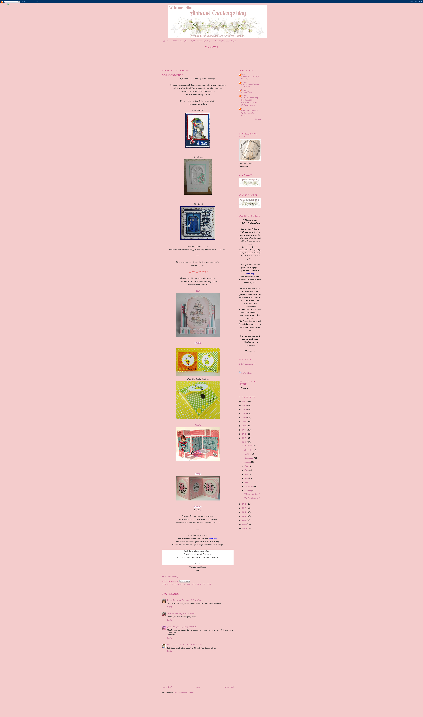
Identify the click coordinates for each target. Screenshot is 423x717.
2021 (244, 422)
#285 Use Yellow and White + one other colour (249, 112)
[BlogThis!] (183, 581)
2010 (244, 524)
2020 (245, 426)
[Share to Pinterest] (189, 581)
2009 (245, 528)
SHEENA (197, 507)
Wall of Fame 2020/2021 (225, 41)
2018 (244, 434)
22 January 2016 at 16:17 (190, 600)
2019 (244, 430)
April (247, 478)
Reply (169, 606)
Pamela (244, 95)
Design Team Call (180, 41)
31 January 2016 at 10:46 (191, 645)
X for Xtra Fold (203, 584)
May (247, 474)
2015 (244, 504)
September (249, 458)
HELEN (198, 474)
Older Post (229, 687)
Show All (258, 119)
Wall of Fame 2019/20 (200, 41)
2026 (245, 401)
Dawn (243, 90)
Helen (243, 74)
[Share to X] (185, 581)
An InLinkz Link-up (170, 576)
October (248, 454)
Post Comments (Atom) (184, 692)
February (249, 486)
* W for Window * (252, 498)
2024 (244, 409)
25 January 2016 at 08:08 (184, 627)
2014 (244, 508)
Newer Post (167, 687)
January (248, 490)
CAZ (197, 291)
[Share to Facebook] (187, 581)
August (248, 462)
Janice (170, 627)
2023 (244, 413)
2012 (244, 516)
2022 (244, 418)
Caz (243, 108)
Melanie (244, 82)
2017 (244, 438)
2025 (244, 405)
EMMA (198, 425)
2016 (244, 442)
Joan (169, 613)
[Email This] (180, 581)
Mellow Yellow (247, 92)
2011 (244, 520)
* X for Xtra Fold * (252, 494)
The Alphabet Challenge (182, 584)
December (249, 446)
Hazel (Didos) (172, 600)
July (247, 466)
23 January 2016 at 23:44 (183, 613)
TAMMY (198, 343)
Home (165, 41)
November (249, 450)
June (247, 470)
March (248, 482)
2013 (244, 512)
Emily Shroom (173, 645)
